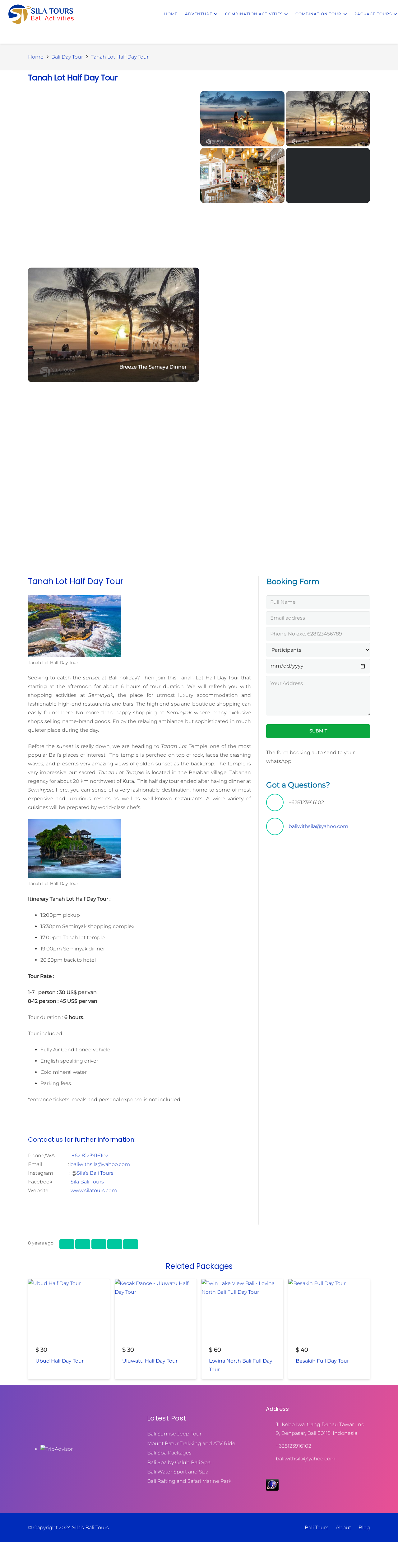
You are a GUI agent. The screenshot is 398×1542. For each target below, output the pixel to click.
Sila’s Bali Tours (95, 1173)
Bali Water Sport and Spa (177, 1472)
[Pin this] (98, 1244)
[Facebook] (293, 1471)
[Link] (41, 14)
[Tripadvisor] (326, 1471)
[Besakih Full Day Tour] (329, 1329)
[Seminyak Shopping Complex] (242, 175)
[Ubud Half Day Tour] (69, 1329)
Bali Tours (316, 1527)
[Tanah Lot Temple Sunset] (328, 175)
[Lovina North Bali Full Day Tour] (242, 1329)
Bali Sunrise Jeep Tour (174, 1434)
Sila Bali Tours (87, 1182)
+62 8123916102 (90, 1156)
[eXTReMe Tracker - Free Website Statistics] (272, 1489)
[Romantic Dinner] (242, 118)
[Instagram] (309, 1471)
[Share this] (66, 1244)
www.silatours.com (94, 1190)
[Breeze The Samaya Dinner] (113, 325)
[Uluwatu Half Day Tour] (156, 1329)
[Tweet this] (82, 1244)
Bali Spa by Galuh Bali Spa (179, 1462)
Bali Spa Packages (169, 1453)
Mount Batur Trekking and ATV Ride (191, 1443)
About (343, 1527)
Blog (364, 1527)
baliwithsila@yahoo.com (100, 1164)
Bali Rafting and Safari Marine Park (189, 1481)
